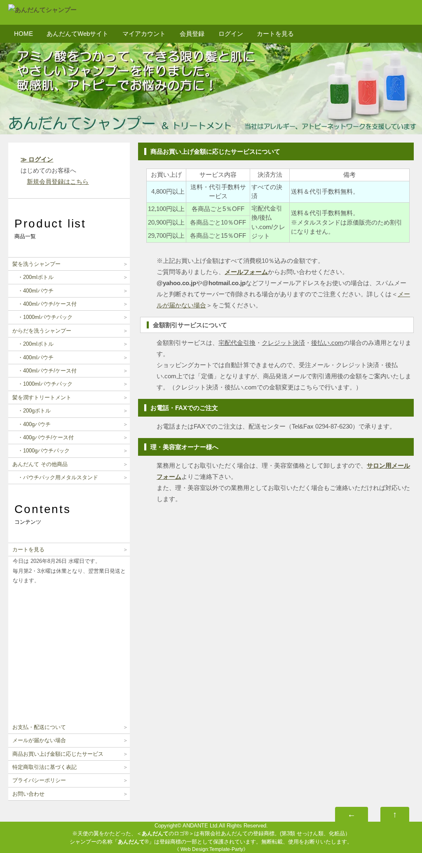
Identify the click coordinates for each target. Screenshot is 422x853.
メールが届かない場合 (39, 740)
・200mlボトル (33, 277)
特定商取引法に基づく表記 (44, 767)
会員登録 (192, 33)
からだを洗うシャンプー (41, 331)
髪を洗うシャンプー (36, 264)
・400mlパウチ (33, 291)
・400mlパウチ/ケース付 (44, 304)
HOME (23, 33)
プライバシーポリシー (39, 780)
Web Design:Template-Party (212, 849)
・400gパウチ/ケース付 (43, 437)
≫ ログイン (37, 159)
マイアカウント (144, 33)
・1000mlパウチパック (42, 317)
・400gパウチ (31, 424)
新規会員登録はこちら (58, 181)
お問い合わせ (28, 794)
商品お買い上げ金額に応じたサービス (57, 754)
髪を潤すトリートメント (41, 397)
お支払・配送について (39, 727)
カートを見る (275, 33)
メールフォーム (246, 271)
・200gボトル (31, 411)
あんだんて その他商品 (40, 464)
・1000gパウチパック (41, 451)
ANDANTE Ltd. (201, 826)
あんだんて (155, 833)
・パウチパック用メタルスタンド (55, 477)
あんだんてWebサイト (77, 33)
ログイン (230, 33)
